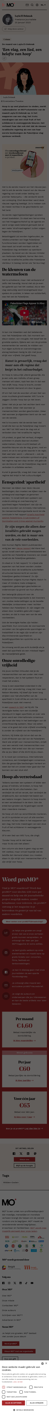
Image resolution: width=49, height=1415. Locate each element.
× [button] (46, 1363)
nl (42, 5)
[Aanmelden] (37, 4)
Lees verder (18, 1382)
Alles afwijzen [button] (37, 1403)
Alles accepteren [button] (13, 1403)
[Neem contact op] (27, 4)
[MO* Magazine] (11, 5)
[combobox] (42, 1363)
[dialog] (24, 1387)
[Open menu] (3, 5)
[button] (24, 1410)
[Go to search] (32, 4)
